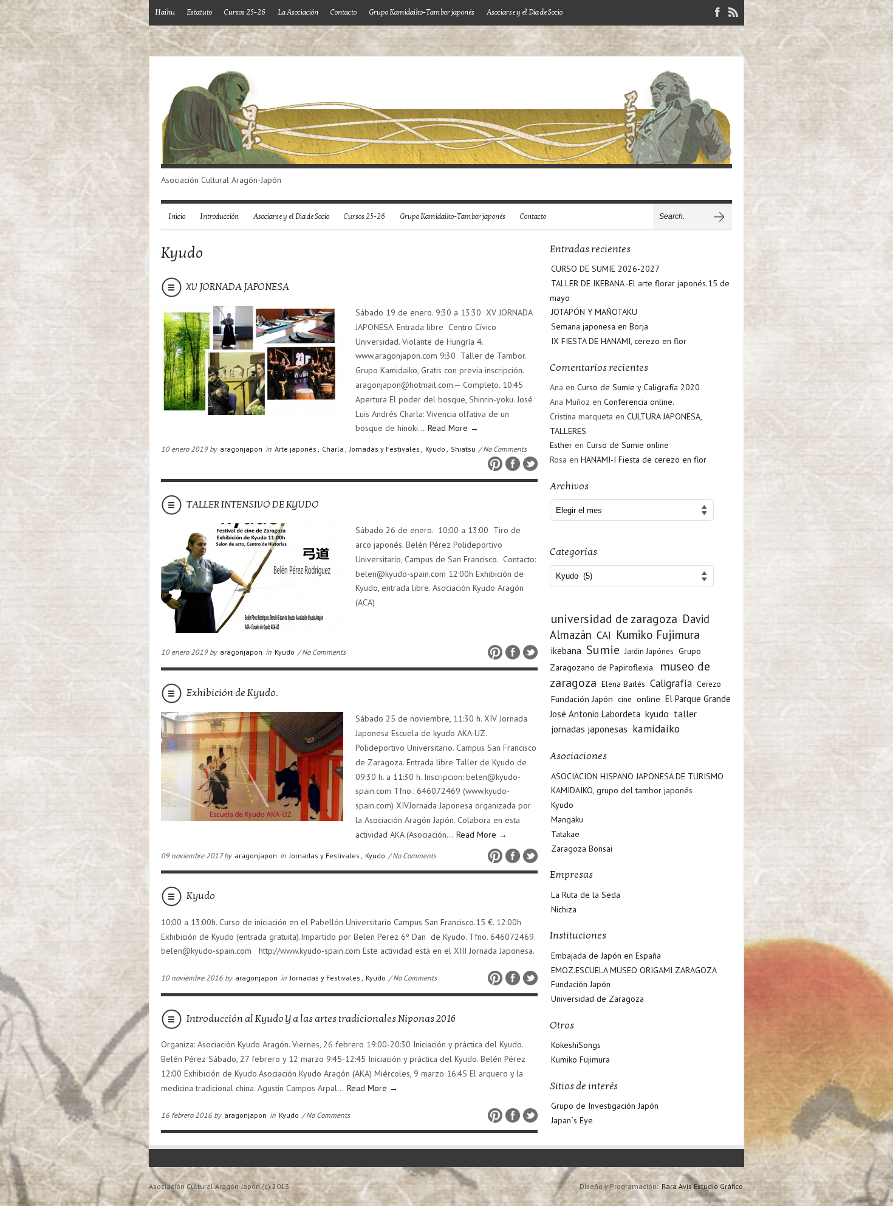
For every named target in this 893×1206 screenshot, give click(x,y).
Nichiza (564, 909)
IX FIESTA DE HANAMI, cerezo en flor (618, 341)
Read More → (453, 427)
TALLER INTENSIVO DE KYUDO (252, 504)
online (648, 699)
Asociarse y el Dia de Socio (525, 12)
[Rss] (733, 14)
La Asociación (298, 12)
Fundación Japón (582, 699)
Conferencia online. (639, 401)
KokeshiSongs (576, 1044)
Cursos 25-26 (244, 12)
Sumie (603, 650)
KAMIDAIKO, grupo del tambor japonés (622, 790)
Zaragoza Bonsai (581, 848)
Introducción (219, 216)
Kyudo (435, 448)
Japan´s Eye (572, 1120)
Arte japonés (295, 448)
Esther (561, 444)
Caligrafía (671, 683)
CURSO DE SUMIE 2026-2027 (605, 268)
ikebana (566, 650)
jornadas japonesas (589, 729)
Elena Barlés (623, 683)
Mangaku (567, 819)
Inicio (176, 216)
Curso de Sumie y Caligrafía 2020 (638, 387)
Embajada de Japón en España (606, 955)
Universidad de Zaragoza (597, 998)
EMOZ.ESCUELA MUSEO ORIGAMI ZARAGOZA (634, 970)
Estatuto (199, 12)
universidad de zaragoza (614, 618)
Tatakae (565, 834)
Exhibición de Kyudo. (232, 693)
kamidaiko (656, 729)
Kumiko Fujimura (658, 634)
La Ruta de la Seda (585, 894)
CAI (604, 635)
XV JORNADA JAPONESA (237, 287)
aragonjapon (241, 448)
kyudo (657, 714)
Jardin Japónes (649, 651)
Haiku (165, 12)
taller (685, 714)
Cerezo (709, 684)
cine (625, 699)
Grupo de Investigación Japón (605, 1105)
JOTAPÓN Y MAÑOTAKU (594, 311)
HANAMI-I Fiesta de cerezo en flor (644, 459)
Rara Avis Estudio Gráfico (702, 1186)
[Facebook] (717, 14)
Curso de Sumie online (627, 444)
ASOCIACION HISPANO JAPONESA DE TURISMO (637, 776)
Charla (333, 448)
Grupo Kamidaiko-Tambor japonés (421, 12)
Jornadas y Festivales (384, 448)
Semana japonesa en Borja (599, 326)
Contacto (343, 12)
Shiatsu (463, 448)
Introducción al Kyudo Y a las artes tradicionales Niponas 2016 (321, 1019)
